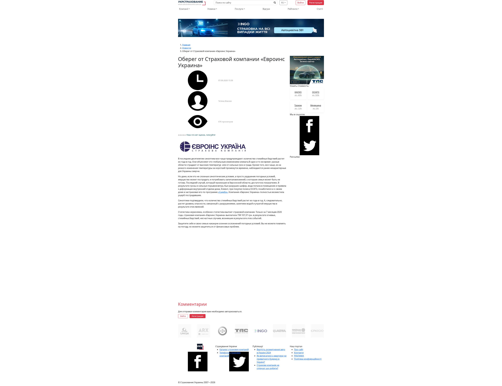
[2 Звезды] (180, 135)
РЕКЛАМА (299, 355)
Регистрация (315, 2)
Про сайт (298, 349)
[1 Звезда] (179, 135)
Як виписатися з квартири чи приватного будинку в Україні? (271, 359)
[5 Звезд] (185, 135)
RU (282, 2)
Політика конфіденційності (307, 358)
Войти (300, 2)
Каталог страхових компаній (234, 349)
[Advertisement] (232, 262)
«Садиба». (223, 192)
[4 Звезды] (183, 135)
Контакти (299, 352)
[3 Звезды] (182, 135)
